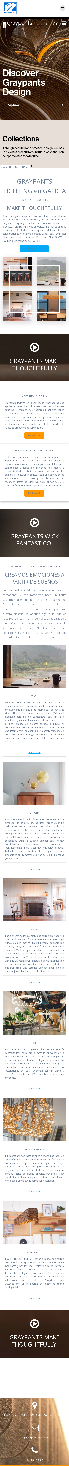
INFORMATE (34, 435)
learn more (35, 752)
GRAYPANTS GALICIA (34, 248)
